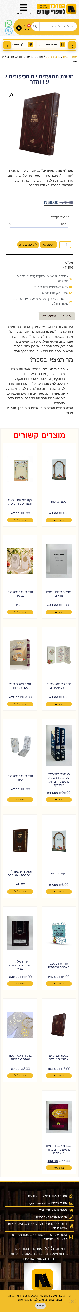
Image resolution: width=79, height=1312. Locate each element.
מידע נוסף (59, 612)
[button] (11, 95)
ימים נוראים (53, 57)
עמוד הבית (70, 57)
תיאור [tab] (67, 316)
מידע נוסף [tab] (49, 316)
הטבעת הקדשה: (59, 217)
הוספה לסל (48, 244)
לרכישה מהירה (28, 244)
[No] (72, 1301)
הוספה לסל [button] (59, 520)
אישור (40, 1306)
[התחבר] (19, 28)
